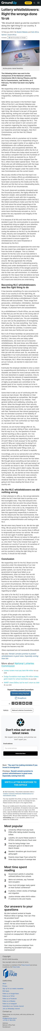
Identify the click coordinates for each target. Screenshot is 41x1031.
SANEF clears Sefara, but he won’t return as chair (21, 682)
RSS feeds (6, 991)
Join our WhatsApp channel (11, 1008)
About (4, 983)
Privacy (5, 986)
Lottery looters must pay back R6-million (18, 670)
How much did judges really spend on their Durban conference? (21, 886)
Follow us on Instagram (10, 1003)
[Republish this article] (30, 704)
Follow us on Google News (11, 993)
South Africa (12, 35)
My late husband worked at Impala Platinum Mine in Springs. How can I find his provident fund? (19, 915)
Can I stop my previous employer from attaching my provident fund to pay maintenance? (18, 947)
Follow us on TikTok (9, 996)
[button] (38, 3)
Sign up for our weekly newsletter (13, 988)
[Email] (24, 704)
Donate (28, 3)
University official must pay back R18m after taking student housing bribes (21, 832)
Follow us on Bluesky (9, 1001)
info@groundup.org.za (10, 1018)
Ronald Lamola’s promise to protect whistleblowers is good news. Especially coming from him (19, 656)
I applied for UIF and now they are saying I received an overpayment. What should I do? (20, 934)
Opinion (4, 35)
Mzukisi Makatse (22, 32)
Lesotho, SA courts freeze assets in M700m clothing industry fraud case (22, 839)
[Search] (34, 2)
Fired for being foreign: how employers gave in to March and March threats (20, 846)
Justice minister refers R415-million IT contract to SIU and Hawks (21, 898)
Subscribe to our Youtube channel (13, 1006)
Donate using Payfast (20, 693)
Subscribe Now (20, 753)
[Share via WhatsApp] (20, 704)
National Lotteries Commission (17, 664)
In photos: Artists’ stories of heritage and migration (22, 892)
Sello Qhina (35, 32)
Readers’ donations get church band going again (22, 852)
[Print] (27, 704)
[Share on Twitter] (17, 704)
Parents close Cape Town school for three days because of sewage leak (22, 858)
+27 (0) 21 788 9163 (9, 1020)
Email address (8, 743)
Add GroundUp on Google (18, 37)
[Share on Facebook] (13, 704)
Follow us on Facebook (10, 998)
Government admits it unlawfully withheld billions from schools (20, 875)
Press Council (25, 965)
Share (5, 37)
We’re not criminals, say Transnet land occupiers (21, 881)
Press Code (16, 967)
